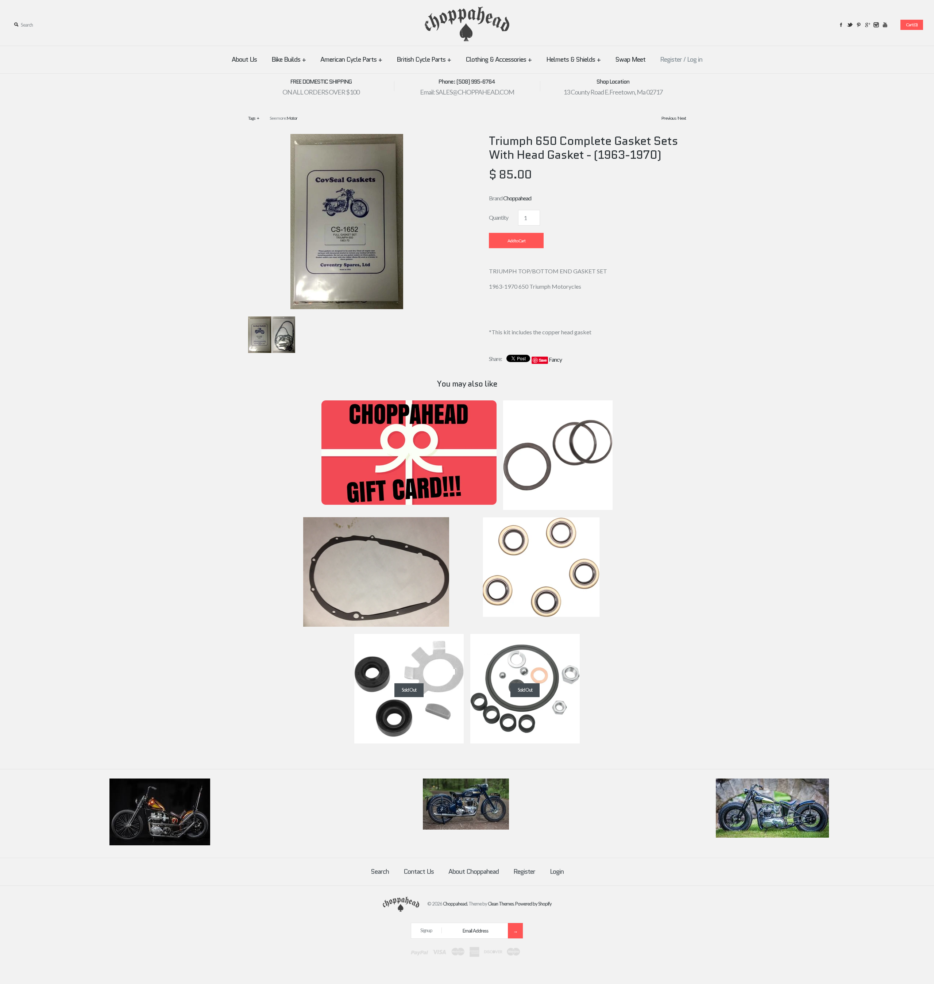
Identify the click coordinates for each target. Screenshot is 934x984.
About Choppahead (473, 871)
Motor (292, 118)
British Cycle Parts (424, 59)
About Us (244, 59)
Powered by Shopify (533, 904)
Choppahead (517, 198)
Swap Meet (630, 59)
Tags (253, 118)
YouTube (885, 25)
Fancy (555, 359)
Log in (694, 59)
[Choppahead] (467, 11)
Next (682, 118)
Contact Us (419, 871)
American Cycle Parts (351, 59)
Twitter (850, 25)
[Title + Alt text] (159, 843)
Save (543, 360)
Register (671, 59)
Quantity (498, 217)
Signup (426, 930)
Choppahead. (455, 904)
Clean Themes (501, 904)
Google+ (867, 25)
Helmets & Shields (573, 59)
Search (380, 871)
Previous (668, 118)
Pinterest (858, 25)
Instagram (876, 25)
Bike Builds (288, 59)
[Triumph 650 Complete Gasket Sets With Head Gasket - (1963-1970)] (346, 138)
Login (557, 871)
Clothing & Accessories (499, 59)
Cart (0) (912, 24)
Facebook (841, 25)
